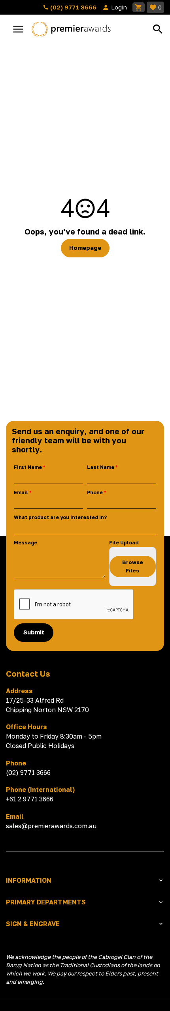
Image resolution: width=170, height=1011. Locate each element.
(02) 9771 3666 (72, 7)
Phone (95, 492)
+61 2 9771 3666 (29, 799)
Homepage (85, 247)
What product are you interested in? (60, 517)
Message (25, 543)
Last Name (100, 467)
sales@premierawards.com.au (51, 826)
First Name (28, 467)
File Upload (123, 543)
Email (21, 492)
